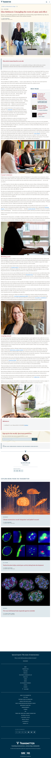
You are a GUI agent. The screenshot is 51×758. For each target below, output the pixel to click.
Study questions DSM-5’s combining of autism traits (43, 107)
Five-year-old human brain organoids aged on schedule (19, 611)
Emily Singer (41, 116)
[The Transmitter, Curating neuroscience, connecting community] (11, 2)
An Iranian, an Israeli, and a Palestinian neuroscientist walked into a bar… (42, 96)
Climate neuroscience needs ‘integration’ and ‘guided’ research (21, 519)
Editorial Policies (25, 715)
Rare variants (27, 446)
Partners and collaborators (25, 699)
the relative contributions (40, 297)
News (2, 9)
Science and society (34, 446)
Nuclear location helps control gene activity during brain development (23, 565)
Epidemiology (19, 446)
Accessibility (25, 721)
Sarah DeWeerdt (6, 18)
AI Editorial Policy (25, 717)
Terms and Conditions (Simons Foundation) (25, 713)
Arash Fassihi (42, 101)
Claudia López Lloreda (9, 613)
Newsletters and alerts (25, 701)
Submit (34, 439)
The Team (25, 697)
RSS (25, 711)
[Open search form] (46, 2)
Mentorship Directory (25, 705)
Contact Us (25, 723)
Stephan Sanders (14, 267)
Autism (8, 446)
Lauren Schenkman (43, 110)
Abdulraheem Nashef (42, 102)
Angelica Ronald (31, 208)
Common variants (13, 446)
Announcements (25, 707)
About (25, 695)
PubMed (26, 425)
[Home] (26, 743)
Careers (25, 709)
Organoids (5, 608)
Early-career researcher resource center (26, 703)
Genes (23, 446)
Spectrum (6, 9)
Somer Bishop (37, 133)
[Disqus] (25, 634)
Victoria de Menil (12, 360)
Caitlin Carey (36, 377)
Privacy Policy (25, 719)
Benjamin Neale (29, 274)
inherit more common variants (16, 350)
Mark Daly (10, 109)
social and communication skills (21, 296)
